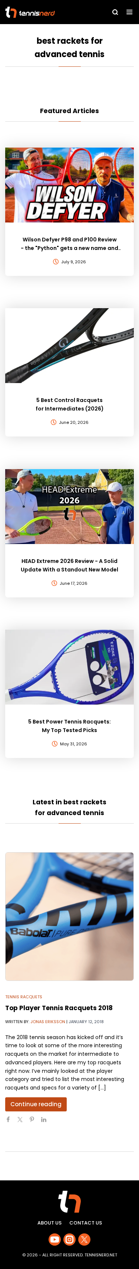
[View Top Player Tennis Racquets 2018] (69, 916)
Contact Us (85, 1222)
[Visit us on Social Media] (55, 1239)
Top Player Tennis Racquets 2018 (59, 1007)
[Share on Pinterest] (35, 1122)
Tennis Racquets (23, 997)
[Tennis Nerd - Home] (45, 12)
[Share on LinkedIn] (47, 1122)
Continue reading (36, 1104)
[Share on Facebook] (11, 1122)
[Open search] (115, 12)
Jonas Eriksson (47, 1022)
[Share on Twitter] (23, 1122)
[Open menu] (129, 12)
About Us (49, 1222)
